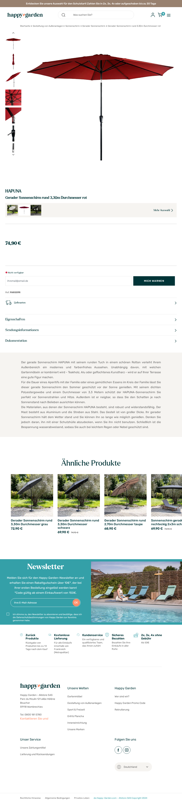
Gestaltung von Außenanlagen (48, 26)
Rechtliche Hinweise (30, 798)
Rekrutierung (122, 709)
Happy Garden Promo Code (130, 703)
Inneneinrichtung (77, 722)
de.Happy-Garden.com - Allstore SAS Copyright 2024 (120, 798)
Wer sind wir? (122, 696)
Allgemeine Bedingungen (57, 798)
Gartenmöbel (74, 696)
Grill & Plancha (75, 716)
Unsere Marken (75, 729)
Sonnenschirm (72, 26)
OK (76, 602)
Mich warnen (154, 280)
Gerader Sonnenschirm (93, 26)
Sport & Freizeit (76, 709)
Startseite (25, 26)
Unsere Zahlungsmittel (33, 747)
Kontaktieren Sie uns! (34, 718)
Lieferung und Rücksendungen (37, 754)
